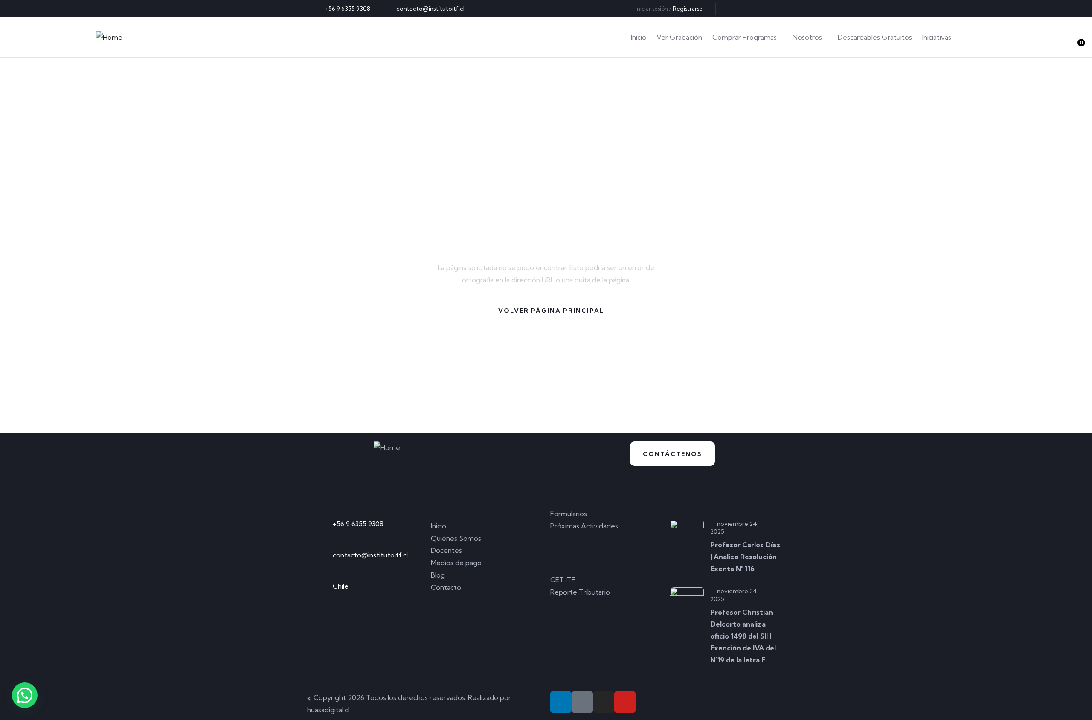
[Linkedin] (735, 9)
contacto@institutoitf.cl (370, 555)
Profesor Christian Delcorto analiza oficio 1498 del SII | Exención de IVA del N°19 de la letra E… (743, 636)
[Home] (109, 37)
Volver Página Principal (551, 310)
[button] (25, 695)
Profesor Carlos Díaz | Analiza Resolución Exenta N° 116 (745, 556)
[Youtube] (777, 9)
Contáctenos (672, 454)
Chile (341, 586)
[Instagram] (763, 9)
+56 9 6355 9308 (358, 524)
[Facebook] (749, 9)
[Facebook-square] (582, 702)
